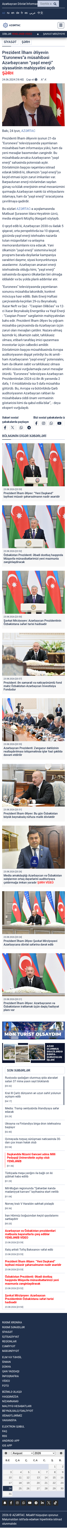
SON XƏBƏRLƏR (18, 1070)
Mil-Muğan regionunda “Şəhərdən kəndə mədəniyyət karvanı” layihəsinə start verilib (32, 1190)
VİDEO (6, 1381)
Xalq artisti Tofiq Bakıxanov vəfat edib (29, 1249)
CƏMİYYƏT (8, 1346)
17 (10, 1482)
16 (62, 1477)
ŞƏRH (26, 42)
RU (8, 13)
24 (10, 1488)
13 (38, 1477)
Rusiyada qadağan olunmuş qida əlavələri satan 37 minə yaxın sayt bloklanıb (31, 1079)
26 (28, 1488)
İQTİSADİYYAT (10, 1336)
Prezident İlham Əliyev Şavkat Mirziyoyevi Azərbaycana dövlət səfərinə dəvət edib (30, 942)
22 (54, 1482)
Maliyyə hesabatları (16, 1406)
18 (20, 1482)
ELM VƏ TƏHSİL (12, 1357)
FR (22, 13)
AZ (3, 13)
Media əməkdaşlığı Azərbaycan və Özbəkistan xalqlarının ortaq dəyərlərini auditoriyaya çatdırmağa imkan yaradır (33, 879)
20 (38, 1482)
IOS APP (7, 1445)
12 (28, 1477)
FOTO (5, 1385)
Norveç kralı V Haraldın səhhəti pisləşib (29, 1203)
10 (10, 1477)
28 (46, 1488)
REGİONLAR (9, 1341)
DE (17, 13)
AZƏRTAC (28, 131)
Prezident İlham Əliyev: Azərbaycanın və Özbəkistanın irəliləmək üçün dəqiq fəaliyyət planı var (31, 1006)
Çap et (30, 79)
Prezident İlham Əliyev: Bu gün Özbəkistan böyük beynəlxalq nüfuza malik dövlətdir (31, 815)
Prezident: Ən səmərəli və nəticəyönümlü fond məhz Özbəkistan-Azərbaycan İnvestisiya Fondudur (33, 686)
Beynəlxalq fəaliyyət (17, 1410)
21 (46, 1482)
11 (20, 1477)
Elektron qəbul (13, 1426)
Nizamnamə (10, 1401)
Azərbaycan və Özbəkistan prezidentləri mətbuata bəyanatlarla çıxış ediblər (30, 1234)
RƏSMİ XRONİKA (12, 1322)
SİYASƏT (10, 42)
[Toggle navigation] (59, 25)
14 (46, 1477)
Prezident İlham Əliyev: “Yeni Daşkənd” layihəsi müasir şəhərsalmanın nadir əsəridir (32, 494)
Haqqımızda (10, 1396)
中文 (40, 13)
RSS (4, 1436)
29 (54, 1488)
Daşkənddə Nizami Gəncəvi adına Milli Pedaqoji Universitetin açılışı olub (31, 1158)
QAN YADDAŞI (10, 1371)
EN (12, 13)
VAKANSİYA (9, 1420)
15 (54, 1477)
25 (20, 1488)
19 (28, 1482)
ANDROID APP (10, 1440)
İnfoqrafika (10, 1376)
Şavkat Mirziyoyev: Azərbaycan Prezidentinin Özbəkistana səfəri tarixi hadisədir (32, 622)
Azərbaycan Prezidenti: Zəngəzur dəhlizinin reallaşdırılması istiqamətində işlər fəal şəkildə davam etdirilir (33, 751)
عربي (32, 13)
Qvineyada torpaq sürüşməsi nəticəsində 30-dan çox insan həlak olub (33, 1140)
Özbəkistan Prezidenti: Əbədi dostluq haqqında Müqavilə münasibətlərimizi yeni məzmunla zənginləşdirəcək (33, 558)
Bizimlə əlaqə (12, 1391)
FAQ (4, 1431)
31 (10, 1493)
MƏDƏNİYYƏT (10, 1351)
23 (62, 1482)
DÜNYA (6, 1366)
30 (62, 1488)
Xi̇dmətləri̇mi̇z (12, 1415)
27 (38, 1488)
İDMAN (6, 1362)
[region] (35, 1192)
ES (26, 13)
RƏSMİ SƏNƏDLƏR (13, 1327)
